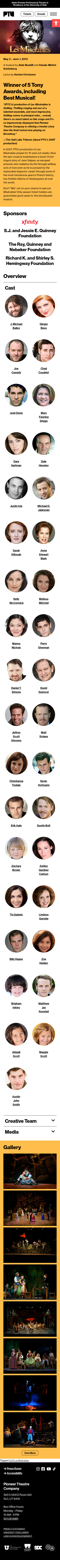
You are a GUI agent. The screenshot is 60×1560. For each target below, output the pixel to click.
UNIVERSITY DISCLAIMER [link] (16, 1532)
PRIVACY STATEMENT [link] (14, 1528)
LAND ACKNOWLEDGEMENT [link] (18, 1536)
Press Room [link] (14, 1468)
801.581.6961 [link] (11, 1518)
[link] (56, 23)
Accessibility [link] (14, 1473)
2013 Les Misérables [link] (19, 1460)
